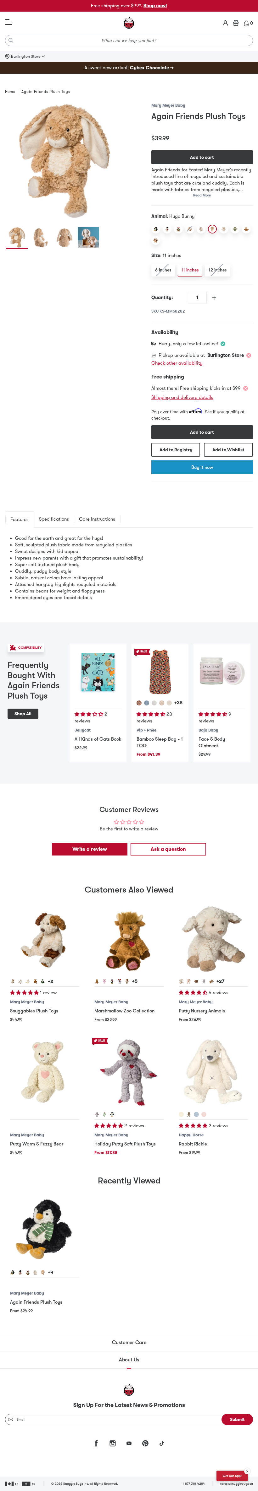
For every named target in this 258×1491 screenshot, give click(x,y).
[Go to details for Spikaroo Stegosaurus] (104, 1114)
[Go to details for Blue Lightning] (146, 702)
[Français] (29, 1484)
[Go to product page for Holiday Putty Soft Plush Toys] (129, 1072)
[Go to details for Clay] (188, 1114)
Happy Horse (191, 1135)
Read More (202, 195)
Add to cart (202, 157)
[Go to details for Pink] (203, 1114)
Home (10, 91)
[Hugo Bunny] (212, 229)
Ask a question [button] (168, 849)
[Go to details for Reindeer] (27, 1272)
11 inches (190, 269)
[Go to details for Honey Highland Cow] (96, 981)
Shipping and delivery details (182, 397)
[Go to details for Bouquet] (139, 702)
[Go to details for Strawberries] (161, 702)
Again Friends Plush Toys (36, 1302)
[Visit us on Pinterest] (145, 1443)
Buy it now (202, 467)
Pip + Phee (146, 730)
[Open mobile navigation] (8, 22)
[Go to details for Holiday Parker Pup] (127, 981)
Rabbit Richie (193, 1144)
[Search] (11, 40)
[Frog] (235, 229)
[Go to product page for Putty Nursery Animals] (213, 939)
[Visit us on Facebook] (96, 1443)
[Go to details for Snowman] (20, 1272)
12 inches (218, 269)
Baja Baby (208, 730)
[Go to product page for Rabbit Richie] (213, 1072)
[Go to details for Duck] (27, 981)
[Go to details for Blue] (196, 1114)
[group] (64, 161)
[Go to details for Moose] (35, 981)
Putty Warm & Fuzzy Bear (36, 1144)
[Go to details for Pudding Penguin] (112, 981)
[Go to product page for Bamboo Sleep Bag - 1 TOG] (160, 672)
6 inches (163, 269)
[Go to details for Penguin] (12, 1272)
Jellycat (83, 730)
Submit (237, 1419)
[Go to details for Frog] (42, 981)
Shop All (22, 713)
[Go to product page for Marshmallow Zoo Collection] (129, 939)
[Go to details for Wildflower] (154, 702)
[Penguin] (155, 229)
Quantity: (162, 297)
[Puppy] (155, 240)
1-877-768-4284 (193, 1483)
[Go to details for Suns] (169, 702)
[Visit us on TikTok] (162, 1443)
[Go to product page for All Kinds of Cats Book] (98, 672)
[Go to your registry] (236, 23)
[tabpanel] (129, 568)
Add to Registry (176, 449)
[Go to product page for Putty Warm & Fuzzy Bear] (44, 1072)
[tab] (19, 519)
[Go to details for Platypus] (211, 981)
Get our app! (232, 1476)
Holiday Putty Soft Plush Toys (125, 1144)
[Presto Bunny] (201, 229)
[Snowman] (167, 229)
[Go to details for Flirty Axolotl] (104, 981)
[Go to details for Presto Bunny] (35, 1272)
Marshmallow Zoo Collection (124, 1011)
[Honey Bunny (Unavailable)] (189, 229)
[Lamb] (223, 229)
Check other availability (177, 363)
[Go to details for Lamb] (20, 981)
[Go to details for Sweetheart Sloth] (96, 1114)
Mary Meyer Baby (168, 105)
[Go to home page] (129, 23)
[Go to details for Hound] (188, 981)
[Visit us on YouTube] (129, 1443)
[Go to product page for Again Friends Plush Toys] (44, 1230)
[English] (12, 1484)
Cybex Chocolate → (152, 68)
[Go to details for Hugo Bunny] (42, 1272)
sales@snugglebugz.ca (236, 1483)
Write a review (89, 849)
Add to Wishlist (228, 449)
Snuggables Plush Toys (34, 1011)
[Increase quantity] (214, 297)
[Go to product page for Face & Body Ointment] (222, 672)
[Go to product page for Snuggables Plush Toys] (44, 939)
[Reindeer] (178, 229)
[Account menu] (225, 23)
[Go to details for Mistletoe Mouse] (119, 981)
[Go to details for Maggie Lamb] (181, 981)
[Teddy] (246, 229)
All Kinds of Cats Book (98, 739)
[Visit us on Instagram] (112, 1443)
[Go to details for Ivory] (181, 1114)
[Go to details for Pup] (12, 981)
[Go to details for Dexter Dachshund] (196, 981)
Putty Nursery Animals (202, 1011)
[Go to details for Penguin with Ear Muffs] (112, 1114)
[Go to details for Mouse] (203, 981)
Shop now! (155, 5)
